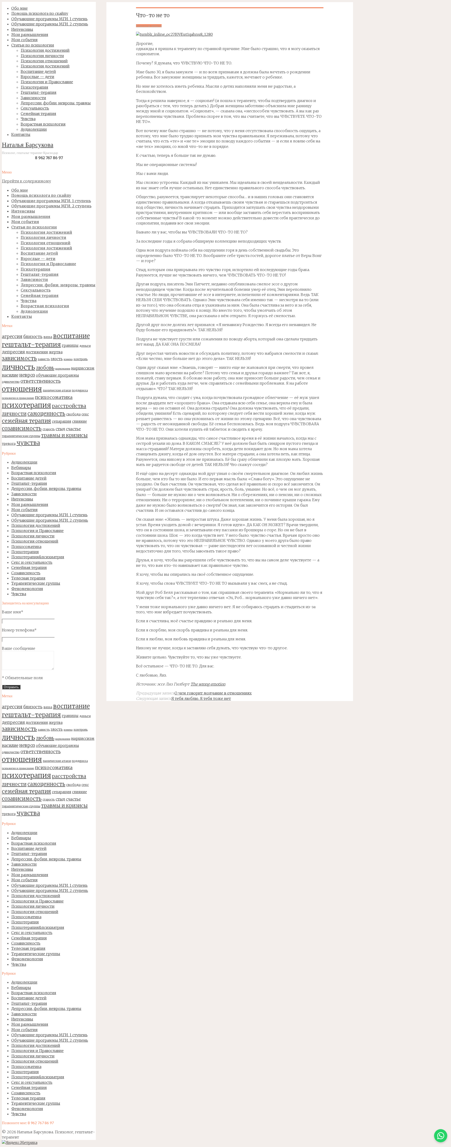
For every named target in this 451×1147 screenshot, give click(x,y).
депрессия (13, 352)
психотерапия (26, 405)
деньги (85, 345)
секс (85, 414)
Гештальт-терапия (29, 483)
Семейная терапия (29, 567)
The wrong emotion (208, 684)
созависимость (22, 428)
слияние (79, 421)
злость (57, 359)
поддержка (80, 390)
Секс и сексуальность (31, 562)
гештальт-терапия (31, 344)
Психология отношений (34, 541)
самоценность (46, 413)
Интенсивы (22, 499)
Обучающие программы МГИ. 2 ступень (49, 520)
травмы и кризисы (64, 435)
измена (68, 359)
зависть (44, 359)
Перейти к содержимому (26, 181)
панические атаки (57, 390)
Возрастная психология (33, 472)
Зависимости (24, 494)
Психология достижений (35, 525)
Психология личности (32, 536)
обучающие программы (57, 375)
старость (49, 429)
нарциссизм (82, 368)
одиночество (10, 381)
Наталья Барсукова (27, 145)
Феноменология (27, 588)
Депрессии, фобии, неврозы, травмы (46, 488)
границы (70, 345)
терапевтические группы (21, 436)
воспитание (71, 336)
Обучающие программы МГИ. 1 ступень (49, 514)
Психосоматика (26, 546)
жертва (55, 352)
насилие (10, 375)
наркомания (62, 368)
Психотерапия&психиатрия (37, 557)
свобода (73, 414)
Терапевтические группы (35, 583)
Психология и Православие (37, 530)
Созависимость (25, 573)
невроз (27, 375)
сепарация (61, 421)
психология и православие (18, 398)
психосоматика (54, 397)
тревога (9, 443)
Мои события (24, 509)
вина (47, 337)
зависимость (19, 358)
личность (18, 367)
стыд (60, 428)
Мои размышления (29, 504)
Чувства (18, 593)
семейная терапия (26, 421)
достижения (37, 352)
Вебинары (21, 467)
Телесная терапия (28, 578)
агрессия (12, 336)
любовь (45, 368)
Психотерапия (25, 551)
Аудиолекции (24, 462)
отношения (22, 389)
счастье (73, 428)
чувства (28, 442)
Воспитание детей (29, 478)
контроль (81, 359)
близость (33, 336)
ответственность (40, 381)
